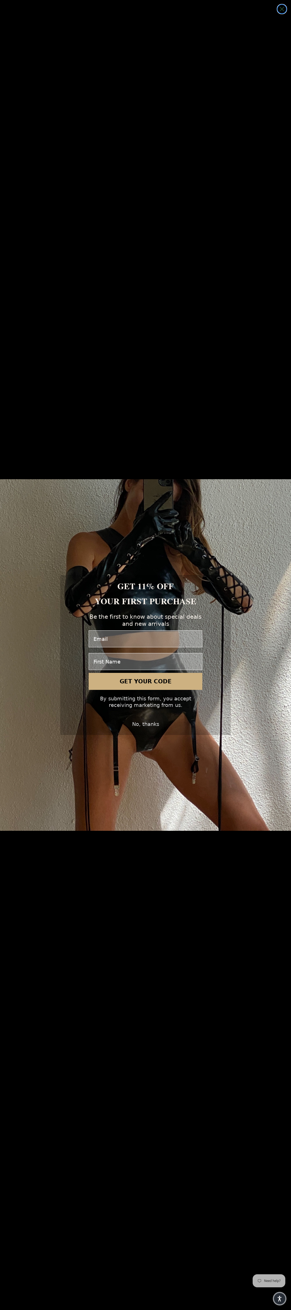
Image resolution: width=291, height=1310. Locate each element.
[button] (279, 1298)
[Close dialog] (281, 9)
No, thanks (145, 724)
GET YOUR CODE (146, 681)
